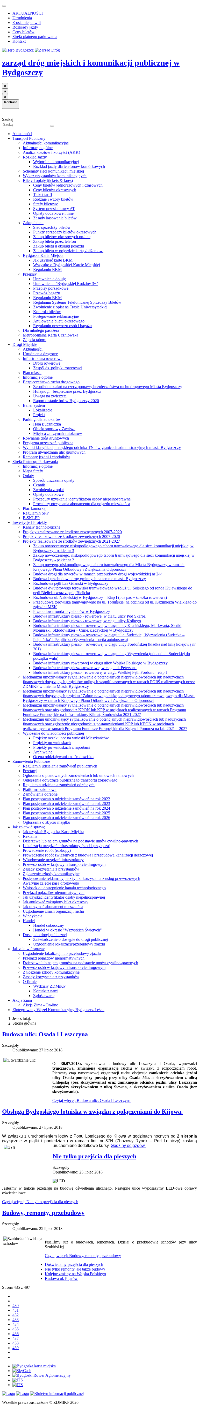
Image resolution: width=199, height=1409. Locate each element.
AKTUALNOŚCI (27, 13)
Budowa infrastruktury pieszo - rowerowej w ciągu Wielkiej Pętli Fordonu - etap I (100, 672)
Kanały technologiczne (41, 527)
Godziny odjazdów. (128, 1145)
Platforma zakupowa (39, 789)
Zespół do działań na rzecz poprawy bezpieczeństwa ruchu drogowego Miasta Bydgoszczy (107, 386)
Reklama (30, 836)
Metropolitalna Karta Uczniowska (50, 335)
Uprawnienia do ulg (49, 279)
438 (15, 1343)
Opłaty (28, 475)
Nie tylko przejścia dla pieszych (94, 1156)
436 (15, 1333)
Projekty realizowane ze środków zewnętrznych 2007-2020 (71, 536)
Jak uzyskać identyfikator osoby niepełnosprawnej (64, 897)
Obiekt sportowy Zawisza (54, 429)
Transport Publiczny (28, 138)
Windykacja (32, 916)
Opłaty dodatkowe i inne (53, 213)
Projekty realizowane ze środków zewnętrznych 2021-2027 (71, 541)
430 (15, 1305)
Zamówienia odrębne (40, 794)
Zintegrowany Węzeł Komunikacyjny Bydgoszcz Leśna (58, 1009)
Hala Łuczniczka (47, 424)
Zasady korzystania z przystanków (51, 869)
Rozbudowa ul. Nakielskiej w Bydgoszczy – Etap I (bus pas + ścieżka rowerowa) (100, 597)
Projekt (39, 414)
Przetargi (30, 771)
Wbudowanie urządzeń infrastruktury (53, 860)
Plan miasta (32, 372)
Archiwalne (42, 752)
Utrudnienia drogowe (40, 354)
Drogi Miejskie (24, 344)
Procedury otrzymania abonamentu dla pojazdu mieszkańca (81, 504)
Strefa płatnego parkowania (34, 36)
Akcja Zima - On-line (40, 1005)
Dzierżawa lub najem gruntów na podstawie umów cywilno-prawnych (80, 841)
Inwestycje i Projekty (29, 522)
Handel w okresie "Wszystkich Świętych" (67, 930)
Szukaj (7, 119)
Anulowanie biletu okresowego (58, 321)
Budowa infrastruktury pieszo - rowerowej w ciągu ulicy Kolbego (87, 621)
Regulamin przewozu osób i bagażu (62, 325)
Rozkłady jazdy (25, 27)
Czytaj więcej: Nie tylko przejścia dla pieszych (40, 1201)
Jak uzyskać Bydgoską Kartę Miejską (53, 831)
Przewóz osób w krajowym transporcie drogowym (64, 864)
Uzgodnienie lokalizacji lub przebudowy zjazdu (62, 953)
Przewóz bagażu (46, 293)
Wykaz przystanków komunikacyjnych (55, 176)
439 (15, 1347)
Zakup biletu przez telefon (54, 241)
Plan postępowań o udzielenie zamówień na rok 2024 (66, 808)
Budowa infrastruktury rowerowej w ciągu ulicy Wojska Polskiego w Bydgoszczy (100, 663)
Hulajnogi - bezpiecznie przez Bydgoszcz (67, 391)
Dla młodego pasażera (41, 330)
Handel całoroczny (48, 925)
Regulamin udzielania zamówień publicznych (60, 766)
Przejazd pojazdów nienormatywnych (53, 892)
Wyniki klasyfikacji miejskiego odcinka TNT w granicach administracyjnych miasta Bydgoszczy (102, 447)
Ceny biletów (23, 32)
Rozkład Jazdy (35, 157)
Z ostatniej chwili (26, 22)
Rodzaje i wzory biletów (53, 199)
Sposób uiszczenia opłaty (53, 480)
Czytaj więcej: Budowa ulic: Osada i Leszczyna (91, 1100)
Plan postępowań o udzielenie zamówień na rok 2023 (66, 803)
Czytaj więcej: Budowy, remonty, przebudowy (83, 1255)
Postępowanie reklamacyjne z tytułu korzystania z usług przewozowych (81, 878)
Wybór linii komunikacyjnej (56, 162)
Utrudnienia (22, 18)
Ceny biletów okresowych (54, 190)
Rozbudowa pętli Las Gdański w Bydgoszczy (70, 583)
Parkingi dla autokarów (42, 419)
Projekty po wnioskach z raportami (61, 747)
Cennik (39, 485)
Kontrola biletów (47, 311)
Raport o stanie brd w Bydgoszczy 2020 (66, 400)
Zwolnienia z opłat (48, 489)
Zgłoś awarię (43, 995)
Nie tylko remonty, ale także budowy (75, 1269)
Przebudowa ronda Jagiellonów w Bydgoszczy (71, 611)
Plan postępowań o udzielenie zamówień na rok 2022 (66, 799)
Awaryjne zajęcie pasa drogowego (51, 883)
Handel (29, 920)
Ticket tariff (42, 194)
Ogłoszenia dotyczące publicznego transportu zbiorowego (70, 780)
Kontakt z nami (45, 991)
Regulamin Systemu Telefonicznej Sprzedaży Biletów (77, 302)
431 (15, 1310)
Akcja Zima (22, 1000)
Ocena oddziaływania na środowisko (63, 756)
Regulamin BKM (47, 269)
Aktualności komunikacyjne (46, 143)
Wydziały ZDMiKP (49, 986)
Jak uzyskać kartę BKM (53, 260)
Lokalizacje (42, 410)
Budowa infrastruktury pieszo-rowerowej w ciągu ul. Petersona (85, 667)
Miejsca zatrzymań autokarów (57, 433)
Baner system (34, 405)
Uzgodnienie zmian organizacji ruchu (53, 911)
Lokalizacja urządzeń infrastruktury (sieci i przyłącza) (66, 845)
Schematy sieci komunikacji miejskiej (53, 171)
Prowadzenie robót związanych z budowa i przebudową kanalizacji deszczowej (88, 855)
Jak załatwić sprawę (28, 827)
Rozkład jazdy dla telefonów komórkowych (69, 166)
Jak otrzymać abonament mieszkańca (53, 906)
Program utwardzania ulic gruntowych (54, 452)
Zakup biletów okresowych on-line (61, 236)
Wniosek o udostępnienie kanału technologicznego (64, 888)
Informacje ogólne (38, 147)
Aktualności (22, 133)
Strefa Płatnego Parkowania (35, 461)
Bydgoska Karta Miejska (43, 255)
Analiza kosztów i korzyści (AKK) (51, 152)
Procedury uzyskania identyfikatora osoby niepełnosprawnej (82, 499)
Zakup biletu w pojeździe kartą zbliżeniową (68, 251)
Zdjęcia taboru (34, 340)
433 (15, 1319)
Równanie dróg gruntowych (46, 438)
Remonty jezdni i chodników (46, 457)
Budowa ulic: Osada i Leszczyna (45, 1034)
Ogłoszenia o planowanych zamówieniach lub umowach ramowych (78, 775)
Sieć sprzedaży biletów (52, 227)
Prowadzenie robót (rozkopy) (47, 850)
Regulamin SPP (36, 513)
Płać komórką (34, 508)
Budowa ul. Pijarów (61, 1278)
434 (15, 1324)
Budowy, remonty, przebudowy (43, 1212)
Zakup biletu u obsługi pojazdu (58, 246)
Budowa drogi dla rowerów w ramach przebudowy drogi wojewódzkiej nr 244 (97, 574)
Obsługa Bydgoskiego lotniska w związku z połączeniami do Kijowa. (92, 1111)
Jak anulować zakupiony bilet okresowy (55, 902)
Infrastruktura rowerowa (42, 358)
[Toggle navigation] (4, 6)
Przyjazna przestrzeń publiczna (48, 443)
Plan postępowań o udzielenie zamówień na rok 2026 (66, 817)
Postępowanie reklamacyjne (56, 316)
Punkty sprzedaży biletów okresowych (64, 232)
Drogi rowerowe (46, 363)
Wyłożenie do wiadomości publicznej (53, 733)
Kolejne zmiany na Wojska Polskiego (75, 1274)
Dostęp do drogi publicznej (45, 934)
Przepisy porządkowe (50, 288)
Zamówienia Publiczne (31, 761)
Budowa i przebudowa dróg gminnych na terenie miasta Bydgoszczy (89, 578)
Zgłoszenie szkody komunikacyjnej (52, 874)
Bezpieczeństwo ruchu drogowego (51, 382)
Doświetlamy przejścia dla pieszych (74, 1264)
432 (15, 1315)
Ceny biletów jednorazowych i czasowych (68, 185)
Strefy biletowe (45, 204)
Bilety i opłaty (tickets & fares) (48, 180)
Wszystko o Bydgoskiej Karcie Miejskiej (66, 265)
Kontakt (19, 41)
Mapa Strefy (33, 471)
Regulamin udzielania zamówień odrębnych (59, 785)
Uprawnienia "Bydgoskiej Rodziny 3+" (65, 283)
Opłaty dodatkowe (48, 494)
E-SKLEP (31, 518)
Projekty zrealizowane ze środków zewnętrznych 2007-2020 (72, 532)
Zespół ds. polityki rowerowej (57, 368)
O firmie (30, 981)
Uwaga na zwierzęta (50, 396)
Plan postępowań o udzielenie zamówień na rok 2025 (66, 813)
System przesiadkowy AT (54, 208)
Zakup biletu (33, 222)
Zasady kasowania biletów (55, 218)
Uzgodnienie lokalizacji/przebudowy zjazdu (69, 944)
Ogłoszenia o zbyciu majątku (46, 822)
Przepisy (30, 274)
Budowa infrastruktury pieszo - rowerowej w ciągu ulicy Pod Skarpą (89, 616)
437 (15, 1338)
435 (15, 1329)
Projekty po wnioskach (52, 742)
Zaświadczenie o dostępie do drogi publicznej (70, 939)
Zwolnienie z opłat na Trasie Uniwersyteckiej (70, 307)
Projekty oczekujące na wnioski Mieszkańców (71, 738)
